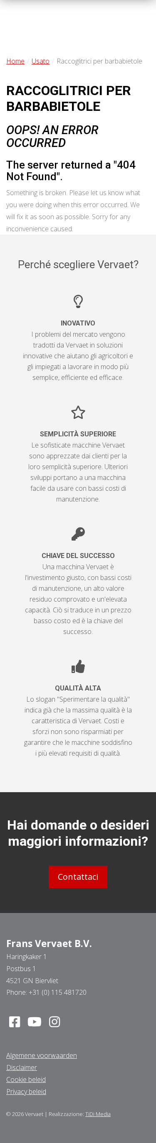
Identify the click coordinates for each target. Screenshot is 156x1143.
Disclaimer (21, 1067)
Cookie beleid (26, 1079)
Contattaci (78, 876)
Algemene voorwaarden (41, 1055)
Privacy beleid (26, 1091)
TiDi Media (98, 1114)
